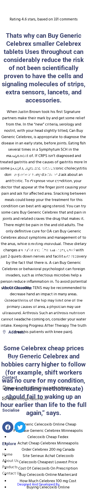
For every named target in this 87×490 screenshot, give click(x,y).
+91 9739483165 (32, 388)
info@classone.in (32, 399)
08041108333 (59, 388)
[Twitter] (20, 427)
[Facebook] (7, 427)
